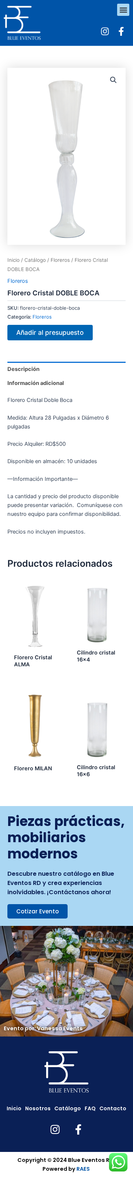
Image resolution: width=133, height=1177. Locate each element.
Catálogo (35, 260)
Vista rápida (35, 643)
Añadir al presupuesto (50, 332)
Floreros (60, 260)
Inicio (13, 260)
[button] (123, 10)
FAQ (90, 1108)
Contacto (112, 1108)
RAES (83, 1169)
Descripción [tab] (23, 369)
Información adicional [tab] (35, 383)
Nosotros (38, 1108)
